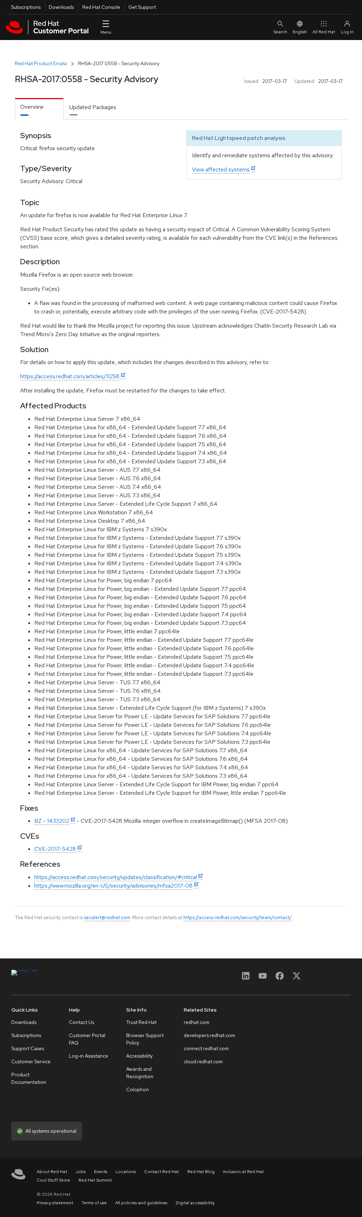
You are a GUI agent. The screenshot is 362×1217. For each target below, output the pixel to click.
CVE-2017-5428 (55, 849)
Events (100, 1171)
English (300, 32)
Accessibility (139, 1056)
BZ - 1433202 (51, 821)
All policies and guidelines (141, 1203)
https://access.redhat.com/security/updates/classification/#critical (115, 877)
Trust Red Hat (141, 1022)
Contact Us (81, 1022)
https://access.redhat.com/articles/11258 (69, 376)
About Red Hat (52, 1171)
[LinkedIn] (245, 978)
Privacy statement (55, 1203)
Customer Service (31, 1061)
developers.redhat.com (209, 1035)
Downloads (61, 7)
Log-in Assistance (88, 1056)
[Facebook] (279, 978)
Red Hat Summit (95, 1180)
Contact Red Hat (161, 1171)
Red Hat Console (101, 7)
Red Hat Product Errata (41, 63)
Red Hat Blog (201, 1171)
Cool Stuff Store (53, 1180)
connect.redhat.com (206, 1048)
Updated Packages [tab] (92, 107)
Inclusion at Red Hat (243, 1171)
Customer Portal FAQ (87, 1039)
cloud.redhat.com (203, 1061)
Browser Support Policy (145, 1039)
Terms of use (94, 1203)
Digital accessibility (195, 1203)
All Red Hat (324, 32)
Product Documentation (28, 1078)
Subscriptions (26, 7)
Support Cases (27, 1048)
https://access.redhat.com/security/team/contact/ (237, 917)
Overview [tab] (31, 107)
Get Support (142, 7)
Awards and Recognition (139, 1073)
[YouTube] (262, 978)
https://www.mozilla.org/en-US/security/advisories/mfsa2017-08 (113, 885)
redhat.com (196, 1022)
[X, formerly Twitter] (296, 978)
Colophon (137, 1089)
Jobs (81, 1171)
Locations (126, 1171)
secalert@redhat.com (107, 917)
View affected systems (221, 169)
